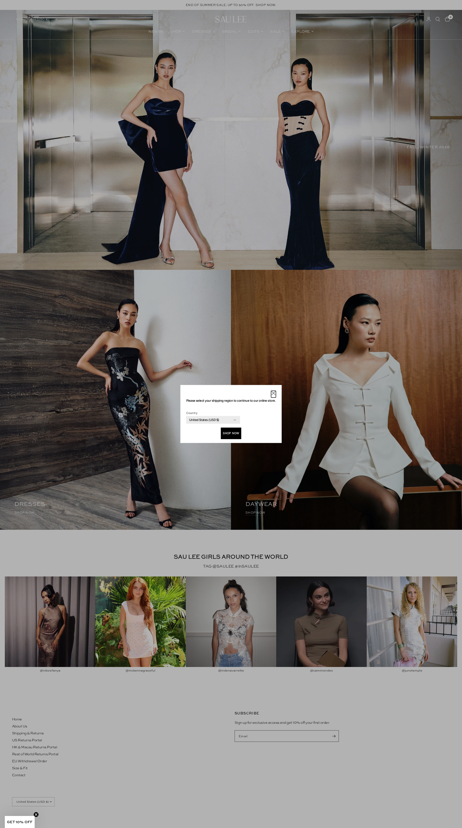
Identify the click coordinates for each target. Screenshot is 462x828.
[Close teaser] (36, 814)
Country (192, 413)
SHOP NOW (231, 433)
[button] (273, 394)
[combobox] (204, 420)
